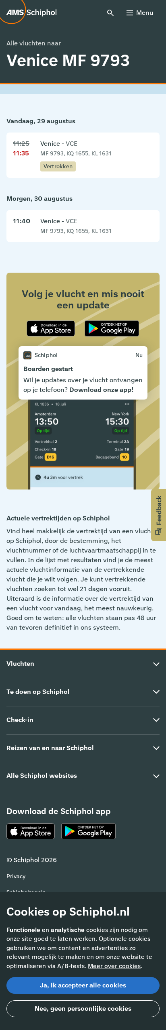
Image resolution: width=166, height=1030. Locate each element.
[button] (158, 515)
